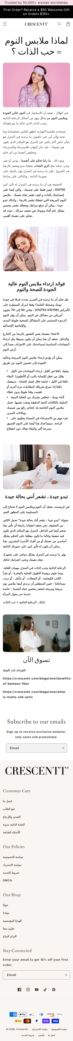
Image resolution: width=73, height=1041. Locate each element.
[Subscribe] (62, 748)
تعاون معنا (8, 928)
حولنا (5, 905)
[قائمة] (5, 24)
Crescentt (22, 1029)
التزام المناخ (10, 936)
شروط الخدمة (11, 872)
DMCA (7, 880)
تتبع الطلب (9, 808)
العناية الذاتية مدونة (14, 824)
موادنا (6, 912)
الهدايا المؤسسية (12, 920)
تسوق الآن (36, 660)
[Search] (59, 24)
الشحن (41, 1035)
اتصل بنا (7, 801)
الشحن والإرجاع (12, 816)
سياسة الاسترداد (12, 864)
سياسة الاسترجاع (39, 1029)
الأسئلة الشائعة (11, 832)
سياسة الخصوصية (13, 856)
